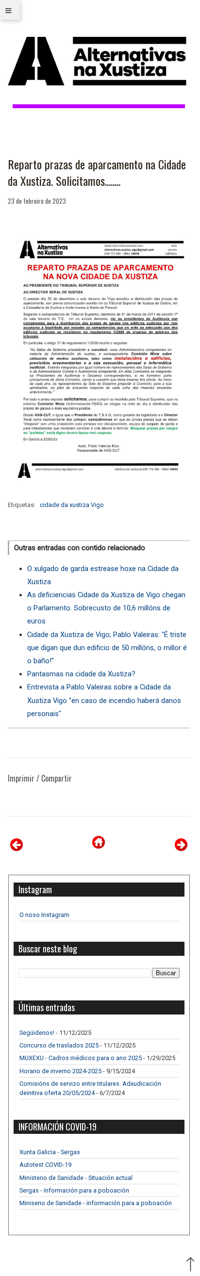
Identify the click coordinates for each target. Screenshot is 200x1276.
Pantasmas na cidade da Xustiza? (81, 674)
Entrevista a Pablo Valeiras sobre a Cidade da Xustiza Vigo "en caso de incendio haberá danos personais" (104, 700)
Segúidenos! (36, 1032)
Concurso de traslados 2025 (59, 1045)
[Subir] (190, 1265)
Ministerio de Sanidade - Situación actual (76, 1177)
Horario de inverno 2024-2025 (60, 1071)
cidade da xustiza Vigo (72, 504)
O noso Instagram (44, 914)
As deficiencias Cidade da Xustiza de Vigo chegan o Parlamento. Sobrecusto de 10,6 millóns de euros (106, 607)
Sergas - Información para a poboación (74, 1190)
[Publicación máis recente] (16, 848)
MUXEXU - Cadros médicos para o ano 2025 (80, 1058)
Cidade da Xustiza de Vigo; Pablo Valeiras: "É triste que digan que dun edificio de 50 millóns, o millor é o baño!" (107, 647)
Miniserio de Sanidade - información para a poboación (95, 1203)
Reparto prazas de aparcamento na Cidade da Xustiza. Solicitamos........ (97, 172)
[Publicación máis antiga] (181, 848)
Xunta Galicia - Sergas (49, 1152)
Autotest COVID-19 (45, 1164)
